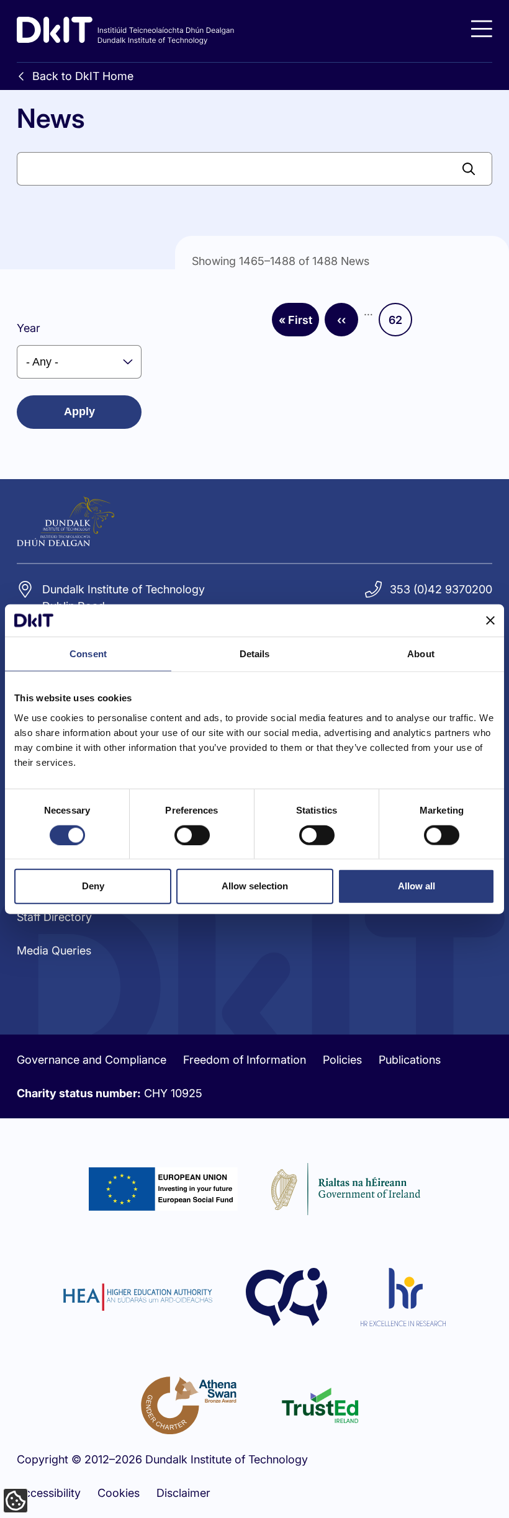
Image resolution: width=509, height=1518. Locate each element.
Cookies (118, 1492)
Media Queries (54, 950)
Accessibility (49, 1492)
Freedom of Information (244, 1059)
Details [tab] (255, 654)
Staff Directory (54, 916)
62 (400, 324)
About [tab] (421, 654)
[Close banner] (490, 620)
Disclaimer (183, 1492)
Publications (410, 1059)
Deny (93, 886)
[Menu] (481, 29)
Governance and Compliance (91, 1059)
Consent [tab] (88, 654)
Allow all (416, 886)
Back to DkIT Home (82, 76)
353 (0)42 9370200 (441, 589)
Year (28, 328)
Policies (342, 1059)
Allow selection (255, 886)
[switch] (192, 835)
